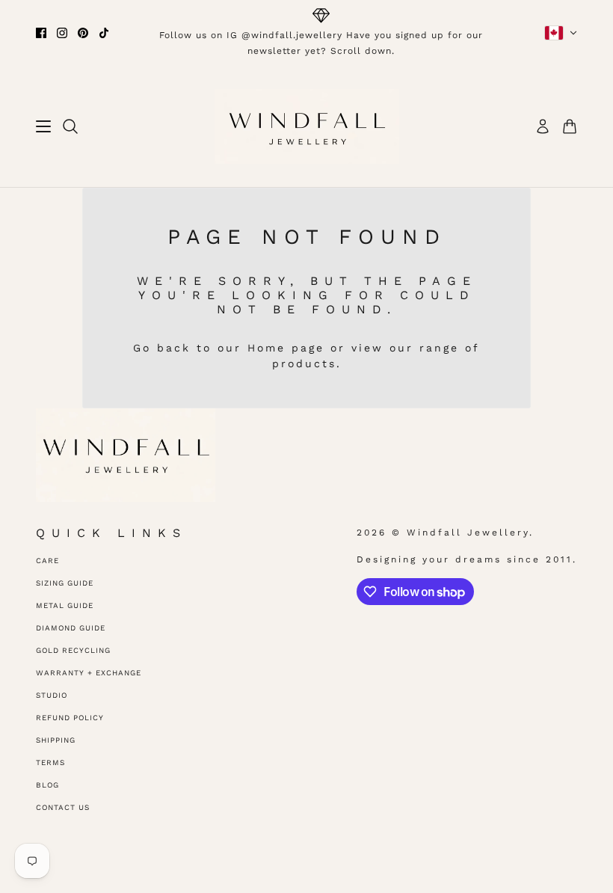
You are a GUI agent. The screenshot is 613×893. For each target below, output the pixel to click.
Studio (51, 695)
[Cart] (569, 126)
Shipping (56, 740)
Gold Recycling (73, 650)
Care (47, 560)
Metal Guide (64, 605)
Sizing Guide (64, 583)
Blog (47, 785)
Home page (285, 348)
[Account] (542, 126)
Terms (50, 762)
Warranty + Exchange (88, 673)
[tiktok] (104, 33)
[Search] (70, 126)
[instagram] (62, 33)
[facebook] (41, 33)
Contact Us (63, 807)
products (304, 363)
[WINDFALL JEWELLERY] (307, 126)
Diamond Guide (70, 628)
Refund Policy (70, 718)
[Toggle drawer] (43, 126)
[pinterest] (83, 33)
